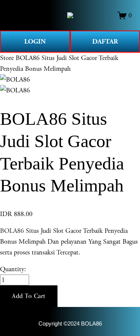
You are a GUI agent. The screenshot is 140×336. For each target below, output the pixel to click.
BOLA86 (12, 230)
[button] (28, 296)
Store (7, 58)
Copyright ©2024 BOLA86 (70, 324)
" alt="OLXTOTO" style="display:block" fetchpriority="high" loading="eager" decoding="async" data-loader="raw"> (70, 15)
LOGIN (35, 41)
